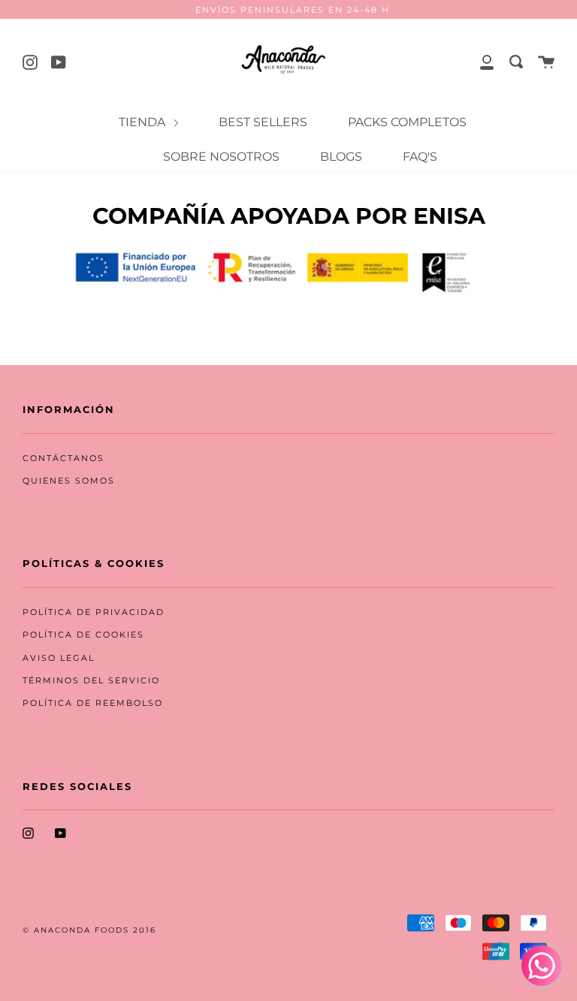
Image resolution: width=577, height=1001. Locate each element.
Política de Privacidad (94, 612)
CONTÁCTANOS (63, 458)
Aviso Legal (59, 658)
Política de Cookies (83, 635)
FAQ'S (420, 156)
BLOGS (341, 156)
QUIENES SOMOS (69, 481)
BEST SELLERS (263, 122)
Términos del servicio (91, 681)
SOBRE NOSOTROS (221, 156)
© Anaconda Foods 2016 (89, 930)
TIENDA (143, 122)
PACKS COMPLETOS (407, 122)
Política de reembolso (93, 703)
